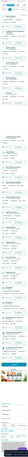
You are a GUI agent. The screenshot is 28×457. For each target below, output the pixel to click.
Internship (16, 9)
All (10, 9)
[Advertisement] (14, 120)
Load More (14, 364)
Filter (5, 9)
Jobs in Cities (5, 406)
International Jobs (6, 410)
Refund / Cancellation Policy (21, 436)
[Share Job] (6, 26)
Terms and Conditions (3, 436)
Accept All (8, 454)
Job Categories (5, 414)
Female (23, 9)
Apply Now (19, 26)
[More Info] (3, 26)
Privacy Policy (12, 436)
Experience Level (6, 418)
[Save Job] (9, 26)
